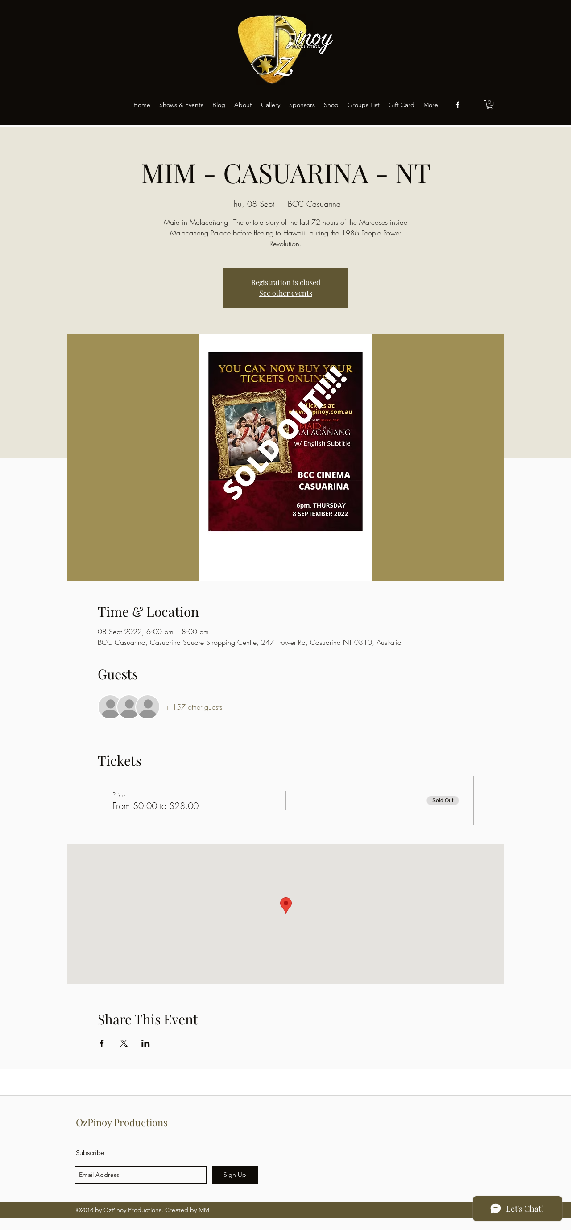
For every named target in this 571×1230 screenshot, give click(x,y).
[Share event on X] (124, 1043)
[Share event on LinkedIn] (145, 1043)
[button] (489, 104)
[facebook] (457, 104)
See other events (285, 292)
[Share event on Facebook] (102, 1043)
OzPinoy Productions (122, 1122)
